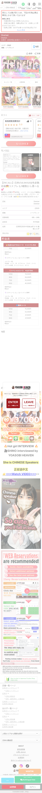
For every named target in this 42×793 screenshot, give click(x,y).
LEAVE (29, 403)
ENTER (13, 403)
